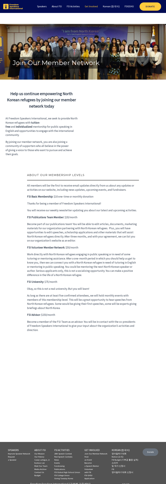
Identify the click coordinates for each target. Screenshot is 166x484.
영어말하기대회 (119, 453)
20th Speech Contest (63, 453)
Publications (59, 469)
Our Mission (39, 453)
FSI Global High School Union (67, 472)
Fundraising (59, 466)
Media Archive (40, 469)
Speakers (42, 6)
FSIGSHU (129, 6)
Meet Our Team (40, 466)
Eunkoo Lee (39, 463)
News (56, 459)
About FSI (57, 6)
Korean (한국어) (111, 6)
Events (57, 463)
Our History (39, 456)
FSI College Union (62, 475)
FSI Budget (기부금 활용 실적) (125, 459)
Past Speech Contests (63, 456)
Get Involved (91, 6)
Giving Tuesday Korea (63, 478)
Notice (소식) (117, 456)
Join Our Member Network (95, 453)
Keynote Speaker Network (19, 453)
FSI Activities (73, 6)
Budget (37, 475)
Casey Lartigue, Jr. (42, 459)
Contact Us (39, 472)
